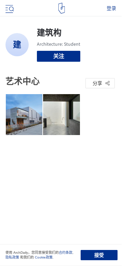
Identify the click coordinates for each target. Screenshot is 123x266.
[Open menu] (9, 8)
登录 (111, 8)
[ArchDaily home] (61, 8)
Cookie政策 (44, 257)
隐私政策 (12, 257)
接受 (99, 255)
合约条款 (65, 252)
